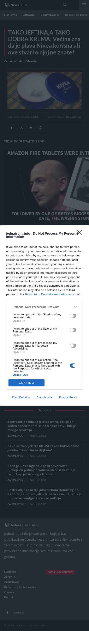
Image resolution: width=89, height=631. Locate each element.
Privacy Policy (68, 397)
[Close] (81, 234)
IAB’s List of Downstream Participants (49, 294)
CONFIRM (26, 382)
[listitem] (44, 307)
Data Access (44, 397)
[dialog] (44, 315)
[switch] (73, 316)
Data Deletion (21, 397)
